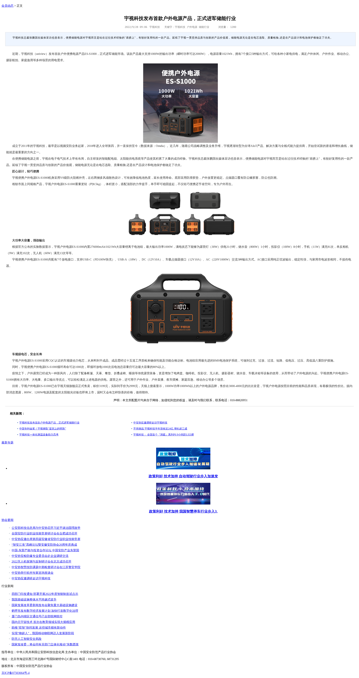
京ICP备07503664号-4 (15, 672)
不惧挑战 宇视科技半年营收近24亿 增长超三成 (160, 428)
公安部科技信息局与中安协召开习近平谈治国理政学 (46, 527)
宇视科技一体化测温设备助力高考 (39, 434)
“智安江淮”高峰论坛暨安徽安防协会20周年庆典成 (44, 544)
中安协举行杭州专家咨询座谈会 (32, 572)
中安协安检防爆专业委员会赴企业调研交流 (40, 555)
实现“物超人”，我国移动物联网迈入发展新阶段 (43, 633)
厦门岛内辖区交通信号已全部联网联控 (37, 616)
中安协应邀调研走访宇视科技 (150, 422)
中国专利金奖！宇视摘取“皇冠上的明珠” (42, 428)
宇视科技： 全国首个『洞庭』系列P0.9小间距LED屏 (163, 434)
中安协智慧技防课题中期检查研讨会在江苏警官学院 (46, 567)
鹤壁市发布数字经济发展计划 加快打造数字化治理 (45, 610)
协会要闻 (7, 520)
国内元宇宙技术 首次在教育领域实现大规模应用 (43, 622)
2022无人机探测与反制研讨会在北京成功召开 (41, 561)
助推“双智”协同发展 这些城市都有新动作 (39, 627)
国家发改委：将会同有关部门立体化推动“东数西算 (45, 644)
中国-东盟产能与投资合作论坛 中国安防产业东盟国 (45, 550)
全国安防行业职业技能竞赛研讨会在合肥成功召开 (44, 533)
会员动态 (7, 5)
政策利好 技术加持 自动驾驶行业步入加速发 (183, 476)
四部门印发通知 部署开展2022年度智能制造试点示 (45, 593)
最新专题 (7, 442)
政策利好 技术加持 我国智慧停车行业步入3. (183, 511)
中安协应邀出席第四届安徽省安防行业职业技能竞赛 (46, 539)
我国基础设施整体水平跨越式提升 (34, 599)
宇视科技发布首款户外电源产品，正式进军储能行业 (49, 422)
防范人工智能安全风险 (27, 638)
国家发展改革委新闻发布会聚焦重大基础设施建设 (44, 605)
